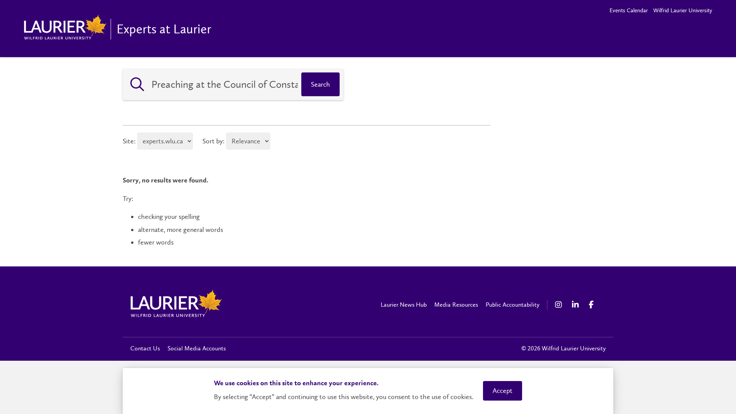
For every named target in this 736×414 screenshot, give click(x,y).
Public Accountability (512, 304)
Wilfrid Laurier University (682, 10)
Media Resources (456, 304)
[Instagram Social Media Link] (559, 305)
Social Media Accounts (197, 348)
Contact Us (145, 348)
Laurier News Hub (404, 304)
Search (320, 84)
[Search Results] (137, 84)
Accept (503, 390)
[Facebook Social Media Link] (593, 305)
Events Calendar (629, 10)
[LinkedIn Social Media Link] (576, 305)
